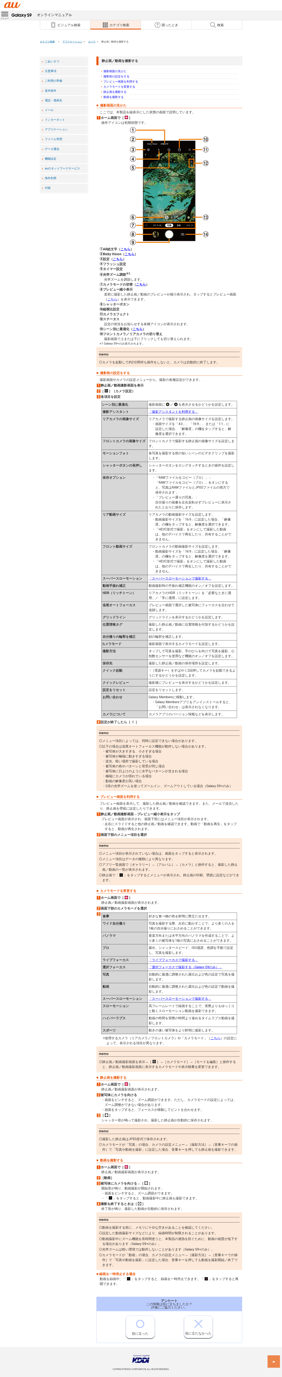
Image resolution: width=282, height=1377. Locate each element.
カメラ (92, 41)
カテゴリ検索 (47, 41)
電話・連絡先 (53, 100)
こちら (125, 249)
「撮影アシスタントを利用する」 (173, 412)
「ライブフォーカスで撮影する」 (173, 960)
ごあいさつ (52, 61)
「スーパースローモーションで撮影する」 (180, 578)
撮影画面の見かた (115, 71)
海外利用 (50, 178)
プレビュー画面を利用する (120, 81)
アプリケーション (72, 41)
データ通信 (52, 149)
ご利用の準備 (53, 81)
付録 (48, 188)
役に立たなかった (198, 1333)
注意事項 (50, 71)
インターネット (55, 120)
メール (49, 110)
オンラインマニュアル (54, 15)
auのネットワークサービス (62, 168)
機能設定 (50, 159)
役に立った (140, 1334)
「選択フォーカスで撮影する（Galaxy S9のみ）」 (185, 967)
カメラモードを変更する (119, 86)
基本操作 (50, 90)
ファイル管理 (53, 139)
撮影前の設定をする (116, 76)
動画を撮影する (113, 97)
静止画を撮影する (115, 91)
